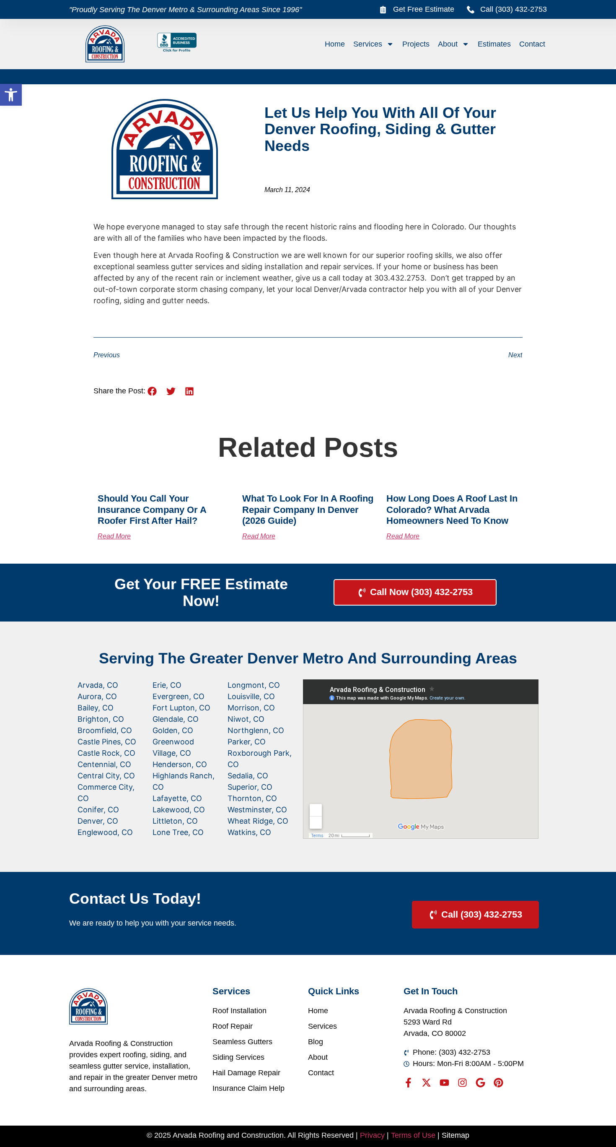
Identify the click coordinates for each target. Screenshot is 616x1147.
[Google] (480, 1082)
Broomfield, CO (105, 730)
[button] (11, 95)
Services (367, 44)
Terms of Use (413, 1135)
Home (335, 44)
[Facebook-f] (408, 1082)
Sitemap (455, 1135)
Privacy (372, 1135)
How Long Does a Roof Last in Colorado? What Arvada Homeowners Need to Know (452, 509)
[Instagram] (462, 1082)
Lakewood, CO (179, 809)
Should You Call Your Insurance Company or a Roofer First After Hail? (152, 509)
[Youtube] (444, 1082)
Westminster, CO (257, 809)
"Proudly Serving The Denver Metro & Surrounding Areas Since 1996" (185, 9)
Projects (416, 44)
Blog (315, 1042)
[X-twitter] (426, 1082)
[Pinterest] (498, 1082)
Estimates (494, 44)
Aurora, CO (97, 696)
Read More (114, 536)
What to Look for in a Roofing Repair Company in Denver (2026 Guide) (307, 509)
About (448, 44)
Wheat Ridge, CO (258, 821)
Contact (532, 44)
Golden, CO (173, 730)
